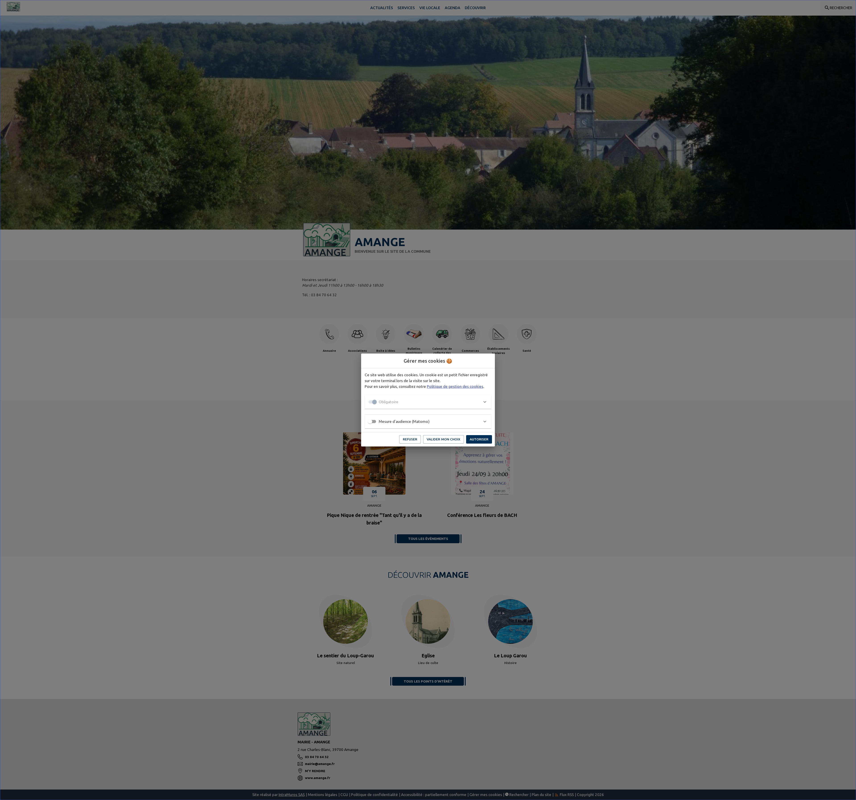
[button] (428, 402)
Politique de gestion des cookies (455, 386)
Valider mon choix (443, 439)
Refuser (410, 439)
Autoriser (479, 439)
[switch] (370, 421)
